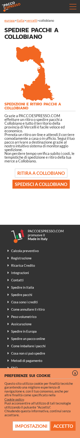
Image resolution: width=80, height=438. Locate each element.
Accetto (63, 426)
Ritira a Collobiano (41, 173)
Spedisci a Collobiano (41, 184)
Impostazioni (31, 426)
